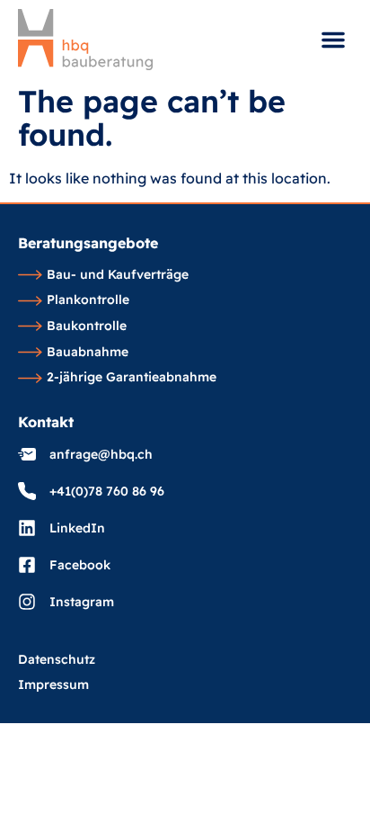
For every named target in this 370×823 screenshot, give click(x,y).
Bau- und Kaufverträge (118, 275)
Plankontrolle (88, 300)
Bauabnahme (87, 353)
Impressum (53, 685)
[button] (333, 39)
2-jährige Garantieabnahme (131, 378)
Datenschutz (56, 660)
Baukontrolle (87, 326)
